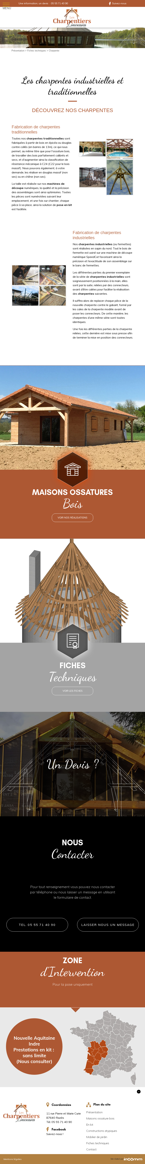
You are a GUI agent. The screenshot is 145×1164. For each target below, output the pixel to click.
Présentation (18, 50)
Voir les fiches (73, 690)
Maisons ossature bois (100, 1118)
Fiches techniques (37, 50)
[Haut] (139, 1091)
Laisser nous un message (108, 925)
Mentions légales (13, 1159)
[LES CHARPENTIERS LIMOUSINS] (72, 17)
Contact (91, 1149)
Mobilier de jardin (96, 1137)
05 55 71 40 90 (59, 3)
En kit (89, 1124)
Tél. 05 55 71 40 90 (59, 1122)
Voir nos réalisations (72, 517)
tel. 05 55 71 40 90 (37, 925)
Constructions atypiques (101, 1131)
